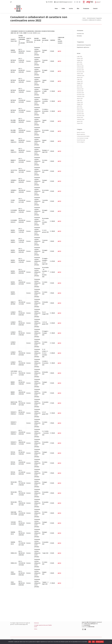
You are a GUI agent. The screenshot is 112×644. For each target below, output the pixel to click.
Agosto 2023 (80, 121)
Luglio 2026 (79, 56)
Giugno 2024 (80, 102)
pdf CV (59, 51)
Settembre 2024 (80, 96)
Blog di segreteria (81, 134)
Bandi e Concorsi (81, 132)
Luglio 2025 (79, 79)
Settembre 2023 (80, 119)
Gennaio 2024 (80, 111)
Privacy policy (99, 641)
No (93, 641)
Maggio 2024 (80, 104)
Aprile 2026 (79, 62)
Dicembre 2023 (80, 113)
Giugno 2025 (80, 81)
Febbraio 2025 (80, 89)
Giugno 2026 (80, 58)
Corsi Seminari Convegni (82, 138)
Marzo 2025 (79, 87)
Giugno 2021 (80, 123)
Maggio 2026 (80, 60)
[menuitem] (56, 8)
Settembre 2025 (80, 75)
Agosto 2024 (80, 98)
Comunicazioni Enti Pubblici (83, 136)
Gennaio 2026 (80, 68)
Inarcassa (36, 623)
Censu (35, 629)
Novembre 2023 (80, 115)
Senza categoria (80, 142)
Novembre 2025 (80, 71)
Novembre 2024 (80, 94)
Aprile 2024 (79, 106)
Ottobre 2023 (80, 117)
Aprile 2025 (79, 85)
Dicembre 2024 (80, 92)
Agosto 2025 (80, 77)
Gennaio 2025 (80, 90)
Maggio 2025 (80, 83)
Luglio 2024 (79, 100)
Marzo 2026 (79, 64)
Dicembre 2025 (80, 69)
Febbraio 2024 (80, 110)
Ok (89, 641)
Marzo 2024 (79, 108)
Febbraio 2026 (80, 66)
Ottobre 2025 (80, 73)
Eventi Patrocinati (81, 140)
